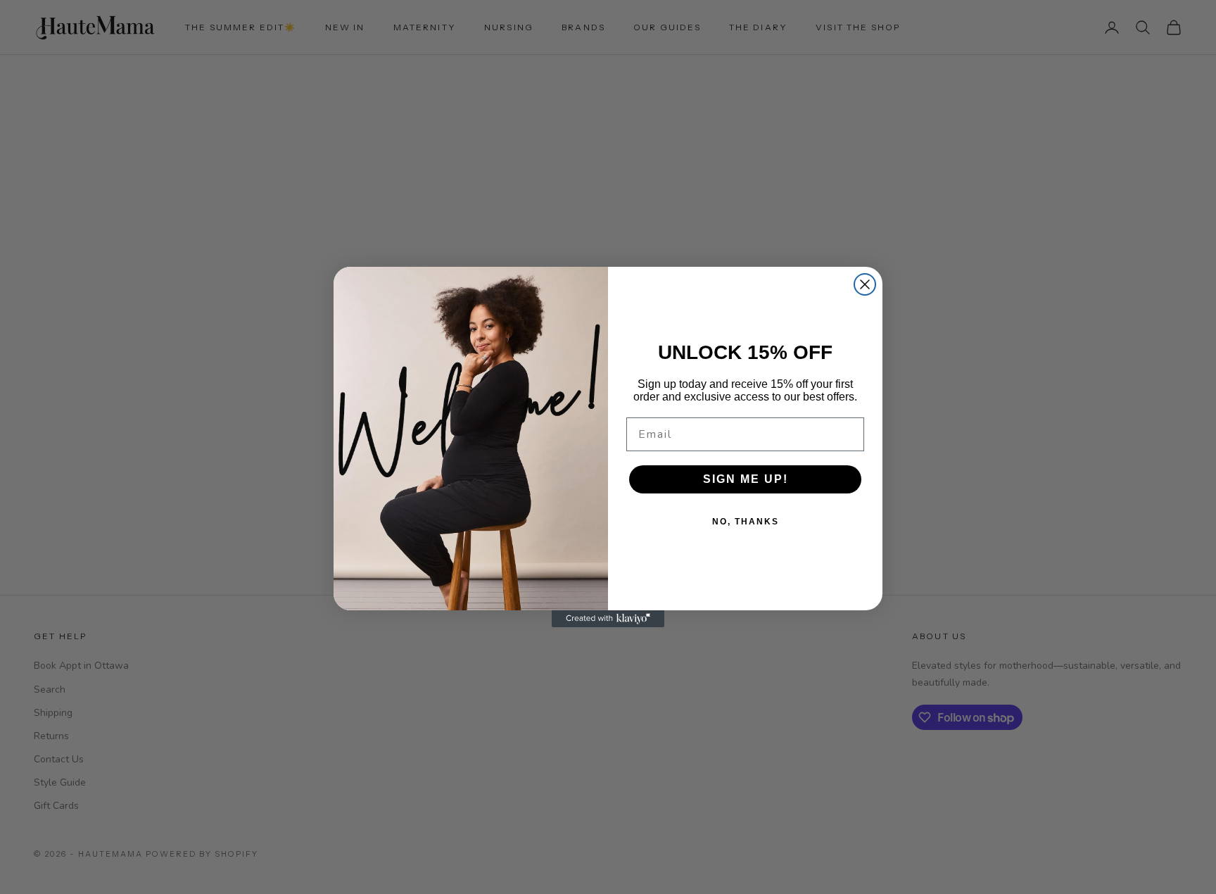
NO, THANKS (745, 522)
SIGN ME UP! (745, 479)
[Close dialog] (864, 284)
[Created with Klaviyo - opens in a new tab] (608, 618)
